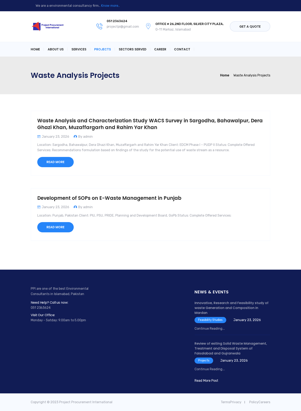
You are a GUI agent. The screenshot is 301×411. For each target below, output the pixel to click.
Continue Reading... (210, 328)
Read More (55, 162)
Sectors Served (132, 49)
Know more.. (110, 6)
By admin (85, 137)
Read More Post (206, 381)
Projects (102, 49)
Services (78, 49)
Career (160, 49)
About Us (56, 49)
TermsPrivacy (231, 402)
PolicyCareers (259, 402)
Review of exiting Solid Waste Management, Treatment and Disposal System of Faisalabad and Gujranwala (231, 348)
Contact (182, 49)
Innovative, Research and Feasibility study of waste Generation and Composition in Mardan (231, 308)
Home (35, 49)
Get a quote (250, 26)
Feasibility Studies (210, 320)
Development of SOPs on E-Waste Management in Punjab (109, 198)
